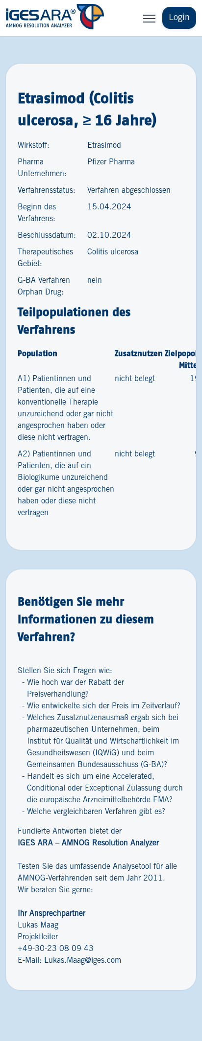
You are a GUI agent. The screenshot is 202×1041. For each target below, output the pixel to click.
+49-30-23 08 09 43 (56, 948)
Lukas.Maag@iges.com (82, 960)
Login (179, 18)
